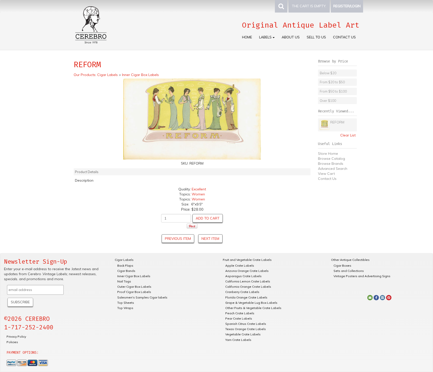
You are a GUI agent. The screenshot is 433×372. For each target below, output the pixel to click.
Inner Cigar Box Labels (133, 276)
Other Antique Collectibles (350, 260)
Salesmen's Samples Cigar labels (142, 297)
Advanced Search (332, 168)
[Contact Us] (370, 297)
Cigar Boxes (342, 265)
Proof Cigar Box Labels (134, 292)
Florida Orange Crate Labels (246, 297)
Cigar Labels (124, 260)
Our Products (84, 74)
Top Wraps (125, 308)
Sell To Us (316, 37)
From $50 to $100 (333, 91)
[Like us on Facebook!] (376, 297)
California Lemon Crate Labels (247, 281)
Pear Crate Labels (238, 318)
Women (198, 194)
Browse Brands (330, 163)
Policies (12, 342)
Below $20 (328, 73)
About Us (291, 37)
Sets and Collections (349, 271)
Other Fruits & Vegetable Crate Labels (253, 308)
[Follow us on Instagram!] (382, 297)
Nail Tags (124, 281)
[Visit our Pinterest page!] (388, 297)
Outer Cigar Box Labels (134, 286)
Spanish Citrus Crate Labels (245, 324)
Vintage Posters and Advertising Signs (362, 276)
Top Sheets (125, 303)
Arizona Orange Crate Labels (247, 271)
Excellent (199, 189)
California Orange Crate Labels (248, 286)
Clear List (348, 135)
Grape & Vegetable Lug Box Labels (251, 303)
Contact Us (344, 37)
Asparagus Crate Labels (243, 276)
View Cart (326, 173)
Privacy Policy (16, 336)
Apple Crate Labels (239, 265)
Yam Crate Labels (238, 340)
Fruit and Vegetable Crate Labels (247, 260)
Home (247, 37)
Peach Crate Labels (239, 313)
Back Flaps (125, 265)
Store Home (328, 153)
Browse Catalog (331, 158)
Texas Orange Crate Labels (245, 329)
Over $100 (328, 101)
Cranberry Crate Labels (242, 292)
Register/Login (347, 6)
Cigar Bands (126, 271)
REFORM (337, 122)
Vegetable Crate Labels (243, 334)
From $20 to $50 (332, 82)
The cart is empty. (309, 6)
